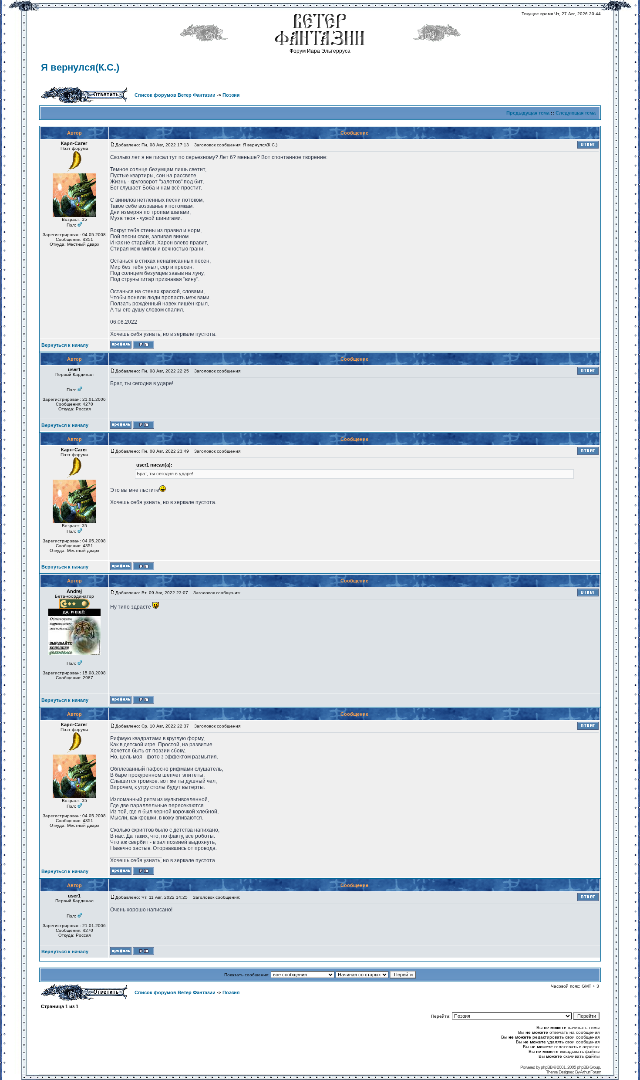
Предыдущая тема (527, 112)
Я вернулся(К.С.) (80, 67)
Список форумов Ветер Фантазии (175, 95)
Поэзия (230, 95)
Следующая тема (576, 112)
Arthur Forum (590, 1072)
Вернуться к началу (64, 345)
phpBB (546, 1067)
